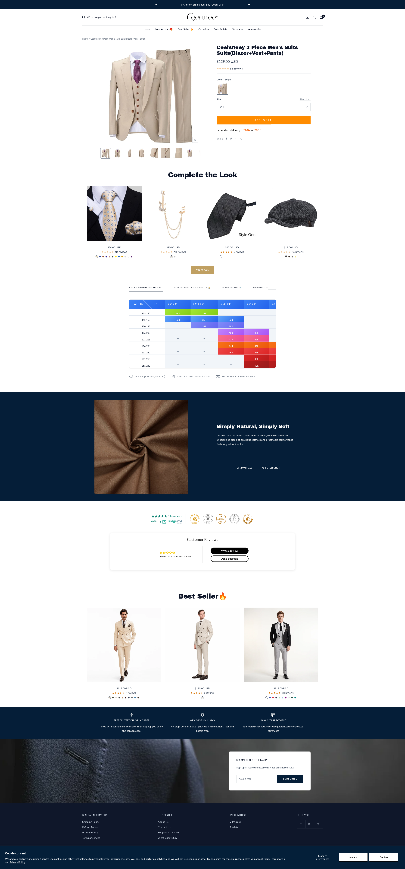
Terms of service (91, 837)
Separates (237, 29)
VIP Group (235, 821)
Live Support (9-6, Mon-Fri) (150, 376)
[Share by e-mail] (241, 138)
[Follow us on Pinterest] (318, 824)
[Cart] (321, 17)
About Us (163, 821)
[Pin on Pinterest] (231, 138)
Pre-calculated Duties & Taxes (193, 376)
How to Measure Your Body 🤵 (192, 288)
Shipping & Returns (264, 288)
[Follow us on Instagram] (309, 824)
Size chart (305, 99)
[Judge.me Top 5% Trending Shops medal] (234, 519)
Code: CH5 (218, 4)
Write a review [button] (229, 550)
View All (202, 269)
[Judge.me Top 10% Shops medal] (248, 519)
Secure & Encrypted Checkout (238, 376)
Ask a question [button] (229, 558)
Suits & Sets (220, 29)
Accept (353, 857)
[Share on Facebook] (226, 138)
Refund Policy (90, 827)
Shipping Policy (90, 821)
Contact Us (164, 827)
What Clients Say (167, 837)
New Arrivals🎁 (164, 29)
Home (147, 29)
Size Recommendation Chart (146, 288)
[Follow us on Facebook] (301, 824)
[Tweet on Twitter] (236, 138)
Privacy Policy (17, 862)
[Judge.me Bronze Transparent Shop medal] (221, 519)
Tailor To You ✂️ (232, 288)
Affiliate (234, 827)
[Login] (314, 17)
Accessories (254, 29)
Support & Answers (168, 832)
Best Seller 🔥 (185, 29)
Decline (384, 857)
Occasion (203, 29)
